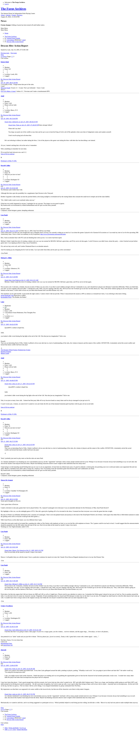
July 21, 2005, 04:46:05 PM (9, 380)
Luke (23, 40)
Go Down (4, 56)
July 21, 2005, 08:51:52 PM (9, 499)
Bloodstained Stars (6, 643)
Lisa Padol (4, 215)
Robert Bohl (5, 62)
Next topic (14, 53)
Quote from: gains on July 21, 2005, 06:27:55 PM (20, 694)
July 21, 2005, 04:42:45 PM (9, 324)
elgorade (3, 650)
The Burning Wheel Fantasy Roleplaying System (15, 350)
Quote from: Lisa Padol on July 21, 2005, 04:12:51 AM (21, 280)
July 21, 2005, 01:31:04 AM (9, 188)
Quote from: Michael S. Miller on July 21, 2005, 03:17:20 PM (23, 584)
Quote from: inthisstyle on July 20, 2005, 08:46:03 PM (21, 122)
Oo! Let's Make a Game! (8, 91)
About (3, 15)
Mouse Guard (5, 353)
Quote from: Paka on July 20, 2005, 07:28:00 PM (23, 125)
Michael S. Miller (6, 258)
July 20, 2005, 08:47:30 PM (9, 83)
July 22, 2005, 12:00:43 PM (9, 665)
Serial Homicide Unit (7, 295)
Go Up (3, 709)
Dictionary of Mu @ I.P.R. (9, 161)
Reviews (19, 15)
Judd (2, 96)
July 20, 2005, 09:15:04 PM (9, 118)
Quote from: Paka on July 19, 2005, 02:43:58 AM (20, 669)
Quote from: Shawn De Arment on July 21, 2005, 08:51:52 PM (24, 550)
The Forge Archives (13, 8)
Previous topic (5, 53)
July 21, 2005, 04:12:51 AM (9, 231)
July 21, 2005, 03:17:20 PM (9, 277)
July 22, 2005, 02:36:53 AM (9, 626)
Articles (8, 15)
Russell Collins (5, 165)
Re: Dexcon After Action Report (10, 79)
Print (2, 55)
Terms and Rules (14, 728)
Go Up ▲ (23, 728)
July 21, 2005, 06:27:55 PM (9, 441)
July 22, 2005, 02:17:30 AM (9, 581)
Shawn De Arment (7, 480)
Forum (14, 15)
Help (6, 728)
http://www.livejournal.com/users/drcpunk (53, 234)
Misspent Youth (5, 88)
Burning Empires (6, 351)
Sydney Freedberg (7, 606)
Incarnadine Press (6, 297)
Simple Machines (22, 729)
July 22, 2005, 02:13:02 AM (9, 547)
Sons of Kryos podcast (7, 154)
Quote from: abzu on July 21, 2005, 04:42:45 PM (19, 384)
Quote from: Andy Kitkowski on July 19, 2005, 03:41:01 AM (23, 630)
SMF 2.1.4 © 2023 (10, 729)
